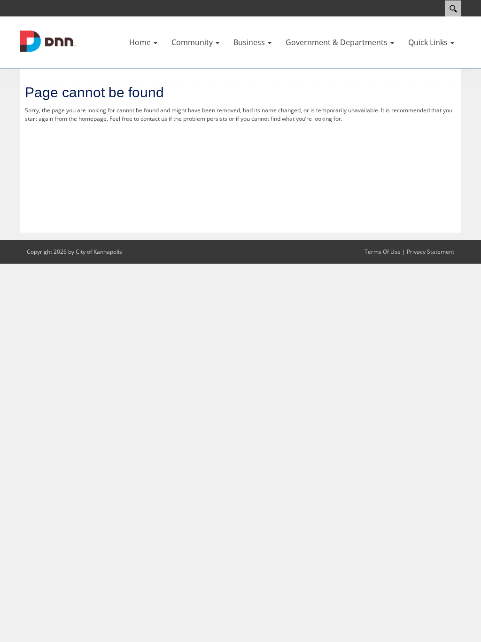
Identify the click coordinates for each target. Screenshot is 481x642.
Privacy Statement (430, 252)
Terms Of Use (383, 252)
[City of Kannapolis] (48, 40)
